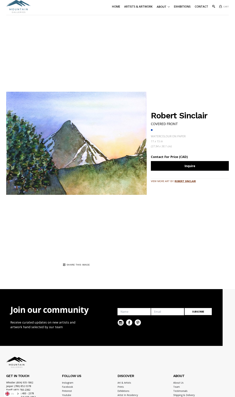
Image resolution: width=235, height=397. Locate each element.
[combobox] (12, 393)
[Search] (213, 6)
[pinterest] (138, 322)
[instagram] (121, 322)
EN (12, 393)
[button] (163, 6)
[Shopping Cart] (220, 6)
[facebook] (129, 322)
